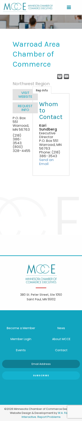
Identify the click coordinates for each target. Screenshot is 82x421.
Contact (61, 350)
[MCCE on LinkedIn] (47, 386)
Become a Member (21, 328)
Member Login (21, 339)
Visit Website (25, 94)
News (61, 328)
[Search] (76, 7)
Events (21, 350)
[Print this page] (59, 76)
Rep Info (42, 90)
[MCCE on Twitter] (35, 386)
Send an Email (46, 161)
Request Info (25, 107)
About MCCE (61, 339)
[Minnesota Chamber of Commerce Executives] (28, 7)
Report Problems (49, 417)
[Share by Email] (66, 76)
